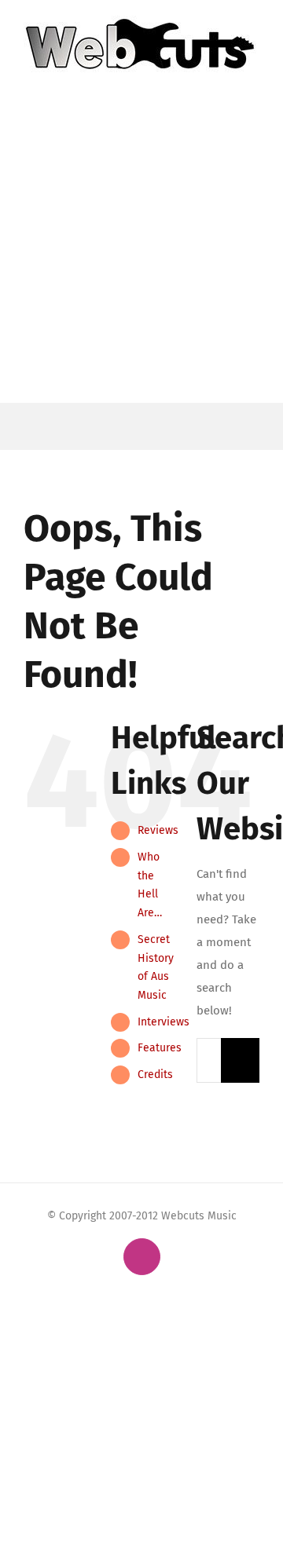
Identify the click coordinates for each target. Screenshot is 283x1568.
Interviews (163, 1022)
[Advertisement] (141, 253)
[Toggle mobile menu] (253, 80)
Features (160, 1047)
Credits (155, 1074)
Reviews (158, 830)
